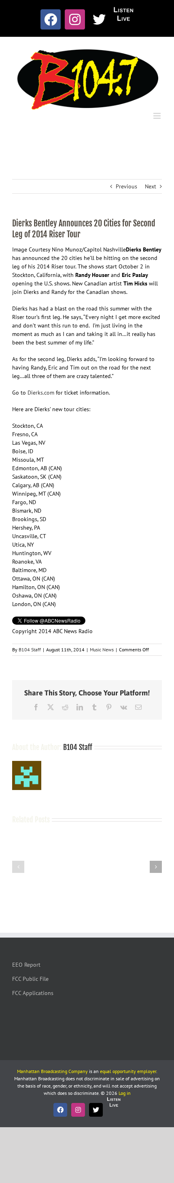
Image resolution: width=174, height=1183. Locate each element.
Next (150, 186)
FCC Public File (30, 978)
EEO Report (26, 964)
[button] (18, 867)
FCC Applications (32, 993)
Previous (126, 186)
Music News (102, 649)
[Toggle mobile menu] (157, 116)
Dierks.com (41, 392)
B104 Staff (30, 649)
